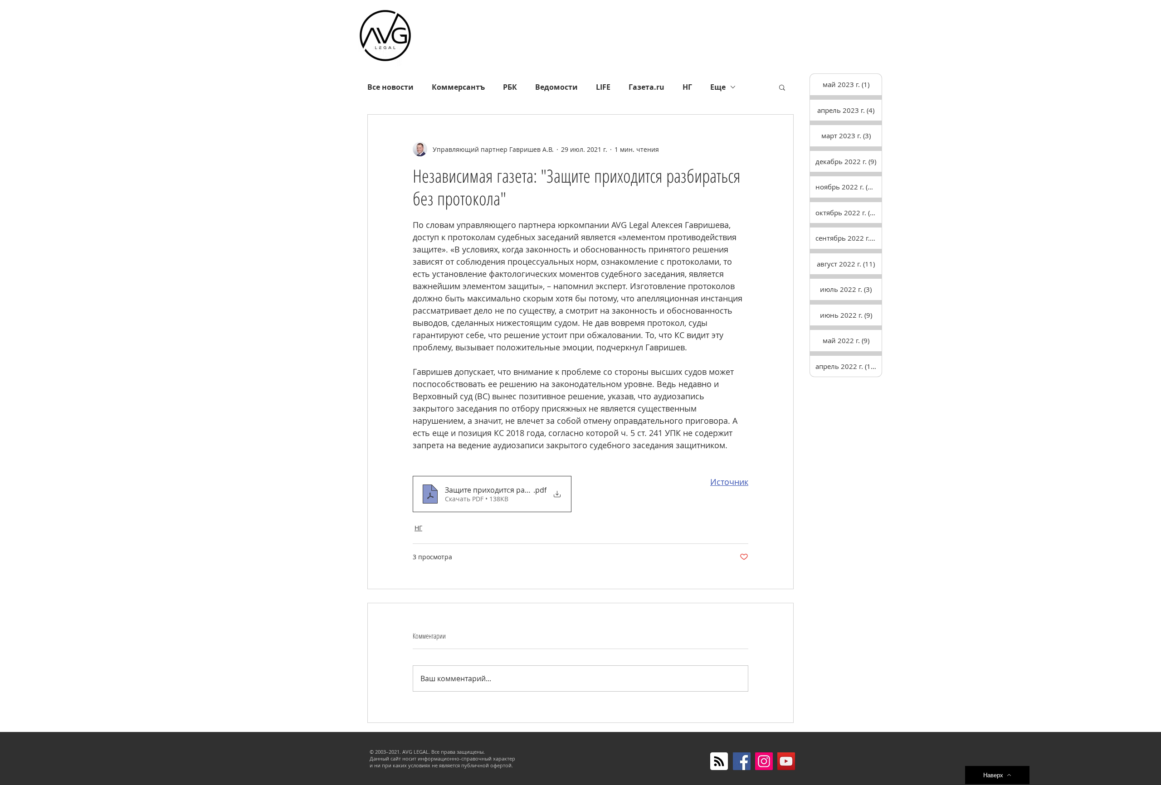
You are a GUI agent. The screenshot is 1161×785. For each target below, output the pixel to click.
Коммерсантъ (458, 87)
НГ (687, 87)
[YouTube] (786, 761)
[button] (782, 87)
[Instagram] (764, 761)
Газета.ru (646, 87)
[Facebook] (742, 761)
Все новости (390, 87)
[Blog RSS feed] (719, 761)
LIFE (603, 87)
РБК (510, 87)
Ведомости (556, 87)
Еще (718, 87)
